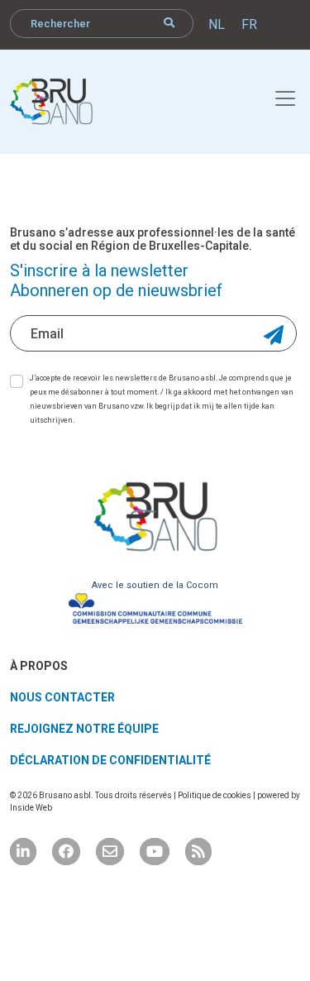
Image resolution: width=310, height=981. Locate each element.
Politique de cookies (215, 795)
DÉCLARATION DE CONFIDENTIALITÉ (110, 760)
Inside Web (31, 807)
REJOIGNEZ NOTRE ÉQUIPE (84, 728)
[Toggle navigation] (276, 96)
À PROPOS (39, 665)
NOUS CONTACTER (62, 697)
